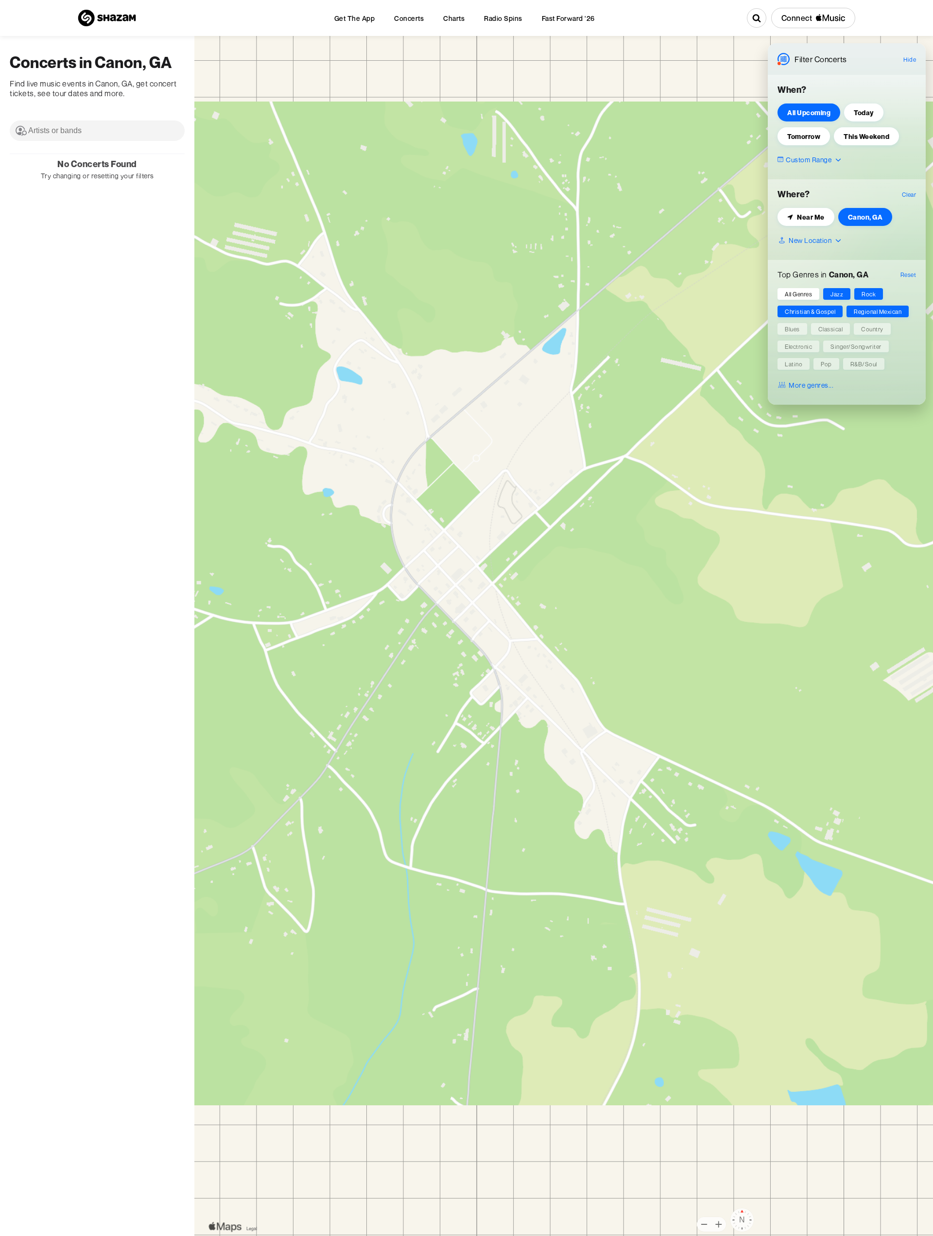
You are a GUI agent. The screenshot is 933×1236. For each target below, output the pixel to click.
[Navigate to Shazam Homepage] (107, 18)
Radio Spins (503, 18)
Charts (454, 18)
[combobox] (97, 130)
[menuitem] (355, 18)
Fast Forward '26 (568, 18)
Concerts (409, 18)
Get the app (354, 18)
